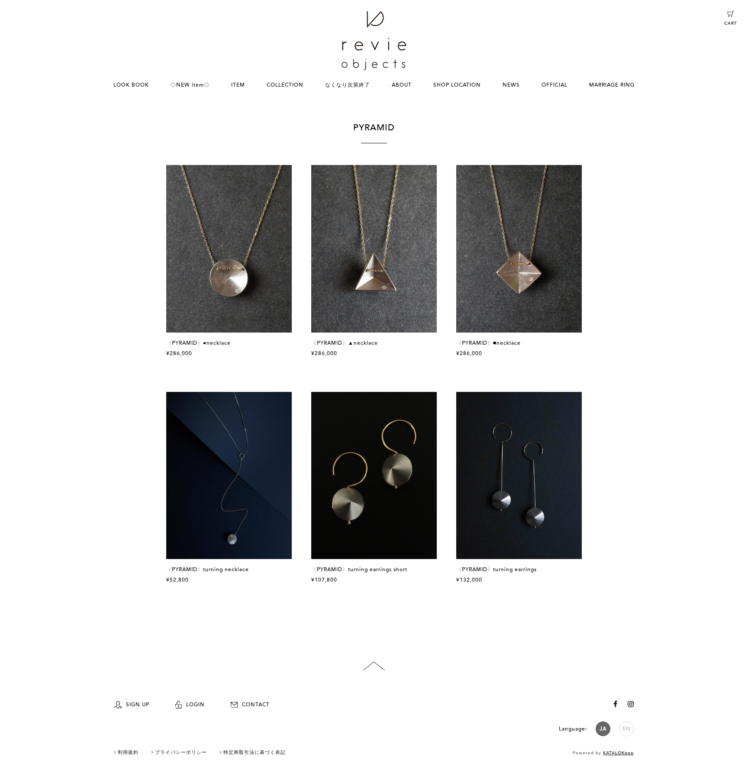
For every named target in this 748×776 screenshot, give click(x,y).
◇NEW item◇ (190, 85)
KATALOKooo (618, 753)
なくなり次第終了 (347, 85)
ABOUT (402, 85)
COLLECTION (285, 85)
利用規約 (128, 752)
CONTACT (256, 705)
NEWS (511, 85)
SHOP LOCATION (457, 85)
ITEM (238, 85)
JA (603, 729)
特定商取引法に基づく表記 (254, 752)
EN (626, 729)
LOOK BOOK (131, 85)
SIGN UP (137, 705)
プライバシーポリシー (181, 752)
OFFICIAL (554, 85)
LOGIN (195, 705)
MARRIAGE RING (612, 85)
